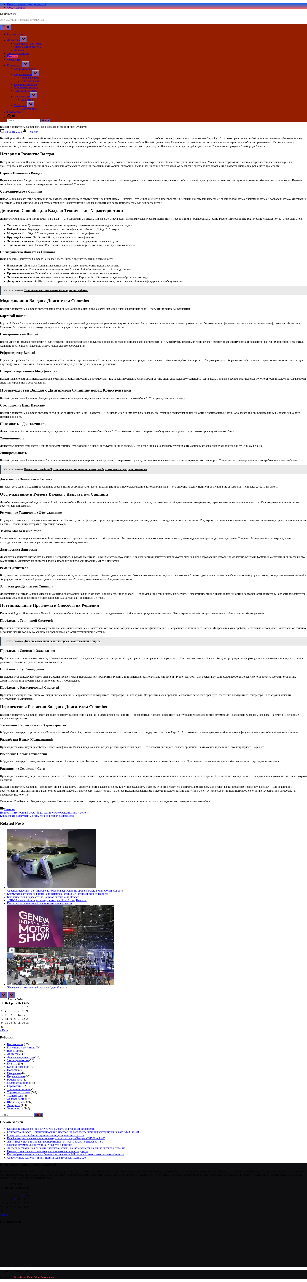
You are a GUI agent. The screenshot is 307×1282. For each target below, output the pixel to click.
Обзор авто (14, 59)
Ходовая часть (30, 77)
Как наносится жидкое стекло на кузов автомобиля (38, 896)
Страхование (15, 111)
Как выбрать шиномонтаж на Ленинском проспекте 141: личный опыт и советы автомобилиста (65, 1154)
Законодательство (18, 53)
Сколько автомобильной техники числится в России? (39, 1144)
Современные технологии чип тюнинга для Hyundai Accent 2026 (46, 1157)
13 (15, 1014)
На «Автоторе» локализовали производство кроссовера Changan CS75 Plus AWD (56, 1138)
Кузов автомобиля (25, 68)
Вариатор (27, 99)
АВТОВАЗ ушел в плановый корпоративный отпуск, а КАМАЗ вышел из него (55, 1141)
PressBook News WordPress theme (34, 1277)
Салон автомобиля (25, 84)
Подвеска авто (23, 74)
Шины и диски (30, 80)
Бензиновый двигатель (28, 43)
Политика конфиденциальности (26, 4)
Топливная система (26, 87)
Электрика (20, 105)
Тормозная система (25, 90)
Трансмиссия (22, 96)
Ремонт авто (14, 65)
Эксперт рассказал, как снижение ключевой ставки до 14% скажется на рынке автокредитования (66, 1147)
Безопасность (15, 34)
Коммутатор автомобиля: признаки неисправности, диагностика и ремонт (52, 893)
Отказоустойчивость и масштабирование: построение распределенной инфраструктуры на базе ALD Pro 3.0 (73, 1131)
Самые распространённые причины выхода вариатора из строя (45, 1135)
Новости (12, 56)
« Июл (4, 1030)
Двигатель (13, 40)
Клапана (19, 49)
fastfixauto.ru (8, 13)
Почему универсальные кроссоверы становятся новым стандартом (47, 1151)
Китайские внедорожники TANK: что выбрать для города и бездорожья (51, 1128)
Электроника (29, 108)
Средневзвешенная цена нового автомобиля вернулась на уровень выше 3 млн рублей (59, 890)
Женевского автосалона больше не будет (31, 987)
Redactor (33, 131)
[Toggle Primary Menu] (5, 27)
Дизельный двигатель (27, 46)
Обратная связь (16, 7)
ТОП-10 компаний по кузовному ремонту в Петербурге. (41, 900)
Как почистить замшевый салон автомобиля (34, 903)
